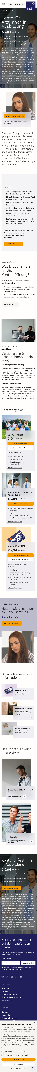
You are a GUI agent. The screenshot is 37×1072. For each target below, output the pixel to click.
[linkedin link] (12, 977)
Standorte (6, 1015)
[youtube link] (21, 977)
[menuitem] (16, 4)
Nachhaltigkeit (8, 1000)
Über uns (5, 988)
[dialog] (18, 1046)
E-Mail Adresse (6, 958)
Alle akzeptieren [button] (18, 1059)
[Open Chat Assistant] (33, 1068)
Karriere (5, 991)
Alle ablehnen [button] (18, 1064)
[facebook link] (3, 977)
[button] (20, 106)
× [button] (34, 1023)
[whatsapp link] (16, 977)
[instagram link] (7, 977)
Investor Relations (9, 994)
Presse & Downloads (10, 1018)
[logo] (30, 6)
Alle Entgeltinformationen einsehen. (13, 82)
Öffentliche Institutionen (12, 997)
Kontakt (5, 1012)
